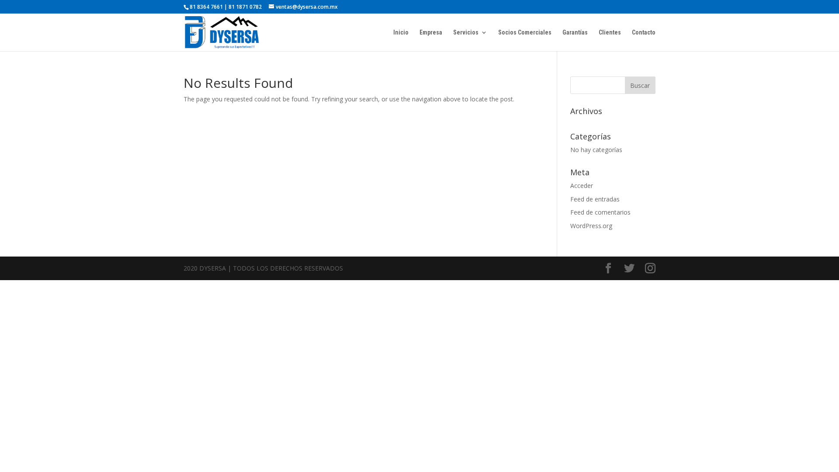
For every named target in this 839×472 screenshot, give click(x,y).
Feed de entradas (595, 199)
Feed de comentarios (600, 212)
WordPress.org (591, 226)
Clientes (610, 32)
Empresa (431, 32)
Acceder (581, 185)
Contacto (643, 32)
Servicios (465, 32)
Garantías (575, 32)
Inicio (401, 32)
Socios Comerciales (524, 32)
